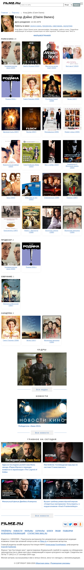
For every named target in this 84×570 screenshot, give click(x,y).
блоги (50, 531)
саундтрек (67, 26)
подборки (68, 531)
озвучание (57, 26)
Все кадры (42, 389)
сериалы (40, 531)
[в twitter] (70, 524)
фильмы (29, 531)
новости (17, 531)
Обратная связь (42, 563)
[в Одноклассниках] (80, 524)
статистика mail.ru (37, 533)
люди (58, 531)
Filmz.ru (43, 541)
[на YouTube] (75, 524)
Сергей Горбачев (8, 547)
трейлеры (6, 531)
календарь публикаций (13, 533)
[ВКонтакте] (65, 524)
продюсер (47, 26)
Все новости (42, 433)
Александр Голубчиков (56, 545)
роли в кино (35, 26)
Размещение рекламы (60, 563)
